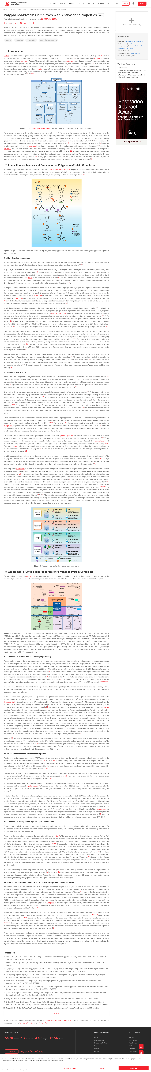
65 (100, 814)
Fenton (106, 707)
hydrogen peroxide (67, 436)
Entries (53, 3)
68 (55, 843)
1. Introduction (122, 68)
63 (51, 778)
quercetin (19, 298)
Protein (6, 56)
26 (5, 300)
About (110, 3)
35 (10, 384)
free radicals (99, 441)
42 (100, 425)
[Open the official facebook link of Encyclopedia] (41, 1051)
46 (40, 448)
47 (26, 451)
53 (60, 679)
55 (47, 707)
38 (43, 397)
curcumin (24, 61)
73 (26, 917)
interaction (7, 149)
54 (45, 707)
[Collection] (5, 23)
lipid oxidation (33, 786)
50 (105, 487)
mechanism (20, 469)
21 (81, 264)
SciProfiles (132, 1048)
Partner (96, 1051)
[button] (21, 23)
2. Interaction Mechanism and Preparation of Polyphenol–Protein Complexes (132, 71)
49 (94, 463)
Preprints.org (133, 1043)
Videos (62, 3)
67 (53, 843)
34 (107, 376)
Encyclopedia (133, 1051)
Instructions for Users (101, 1043)
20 (84, 174)
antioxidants (30, 576)
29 (13, 326)
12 (93, 140)
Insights (101, 3)
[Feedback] (141, 1052)
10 (33, 74)
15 (98, 145)
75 (9, 922)
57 (80, 733)
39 (12, 404)
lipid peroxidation (10, 702)
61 (47, 768)
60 (54, 760)
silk (66, 776)
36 (76, 387)
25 (103, 295)
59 (44, 760)
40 (14, 404)
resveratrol (33, 146)
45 (107, 443)
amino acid (38, 295)
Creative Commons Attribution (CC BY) (59, 1020)
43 (104, 437)
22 (58, 277)
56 (107, 722)
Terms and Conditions (27, 1023)
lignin (40, 69)
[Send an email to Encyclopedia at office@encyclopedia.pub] (22, 1051)
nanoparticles (101, 809)
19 (69, 169)
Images (71, 3)
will (20, 474)
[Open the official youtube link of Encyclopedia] (36, 1051)
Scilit (130, 1046)
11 (91, 140)
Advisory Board (99, 1040)
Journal (81, 3)
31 (27, 344)
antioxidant (70, 61)
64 (50, 808)
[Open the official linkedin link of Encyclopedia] (31, 1051)
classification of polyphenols (41, 128)
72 (97, 915)
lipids (56, 836)
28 (11, 321)
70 (47, 872)
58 (12, 738)
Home (5, 9)
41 (43, 404)
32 (25, 349)
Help (95, 1046)
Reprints (91, 3)
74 (7, 922)
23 (89, 295)
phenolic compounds (58, 313)
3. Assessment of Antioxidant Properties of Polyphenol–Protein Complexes (131, 76)
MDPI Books (133, 1040)
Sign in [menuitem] (125, 3)
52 (47, 676)
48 (100, 458)
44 (105, 443)
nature (30, 278)
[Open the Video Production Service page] (141, 1046)
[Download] (25, 23)
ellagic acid (8, 426)
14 (100, 143)
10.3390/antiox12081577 (50, 19)
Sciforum (131, 1037)
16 (71, 151)
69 (89, 856)
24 (91, 295)
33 (11, 367)
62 (22, 775)
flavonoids (98, 58)
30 (106, 326)
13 (95, 140)
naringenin (50, 903)
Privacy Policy (44, 1023)
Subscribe (12, 1051)
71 (59, 872)
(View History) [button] (135, 53)
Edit (101, 15)
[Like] (10, 23)
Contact (96, 1048)
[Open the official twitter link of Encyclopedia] (27, 1051)
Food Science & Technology (134, 41)
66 (59, 835)
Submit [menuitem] (141, 3)
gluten (15, 446)
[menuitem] (133, 3)
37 (89, 391)
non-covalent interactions (59, 169)
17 (36, 156)
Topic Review (22, 9)
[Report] (33, 23)
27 (104, 315)
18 (91, 159)
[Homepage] (7, 3)
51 (49, 671)
